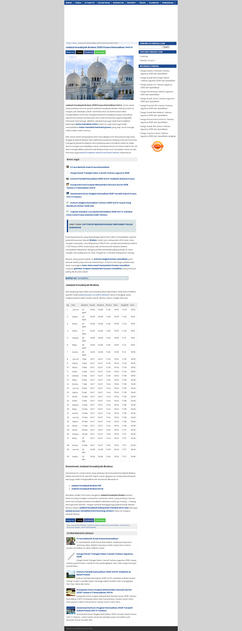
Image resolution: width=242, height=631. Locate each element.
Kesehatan (118, 3)
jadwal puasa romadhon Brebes (94, 294)
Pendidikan (167, 3)
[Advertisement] (121, 23)
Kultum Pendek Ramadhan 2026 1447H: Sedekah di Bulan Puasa (104, 573)
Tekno (78, 3)
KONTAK (144, 56)
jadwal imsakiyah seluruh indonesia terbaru (99, 152)
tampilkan (83, 278)
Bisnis (69, 3)
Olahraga (154, 3)
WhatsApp (100, 52)
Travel (142, 3)
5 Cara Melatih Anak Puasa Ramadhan (97, 538)
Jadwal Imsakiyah (93, 525)
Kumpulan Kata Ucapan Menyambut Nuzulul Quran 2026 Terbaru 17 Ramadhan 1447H (104, 591)
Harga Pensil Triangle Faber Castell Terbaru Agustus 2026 (105, 555)
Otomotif (89, 3)
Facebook (89, 52)
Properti (131, 3)
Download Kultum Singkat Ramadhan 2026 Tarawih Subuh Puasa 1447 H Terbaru (105, 609)
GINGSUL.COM (71, 629)
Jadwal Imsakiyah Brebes (110, 525)
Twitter (79, 52)
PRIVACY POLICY (148, 60)
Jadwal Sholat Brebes (88, 527)
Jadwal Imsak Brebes (78, 525)
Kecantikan (104, 3)
